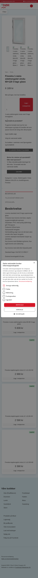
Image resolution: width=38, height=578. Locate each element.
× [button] (34, 262)
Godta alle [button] (19, 305)
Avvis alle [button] (19, 310)
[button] (19, 314)
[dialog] (19, 289)
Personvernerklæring (25, 281)
